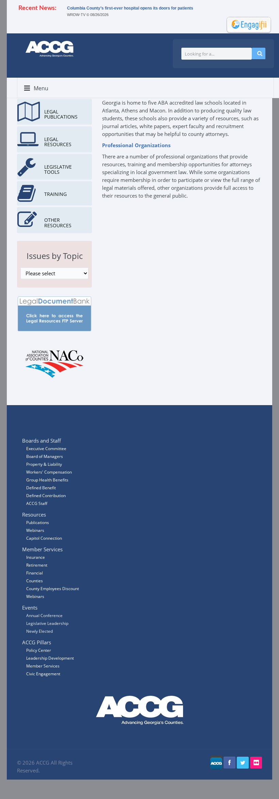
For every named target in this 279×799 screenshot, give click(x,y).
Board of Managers (44, 456)
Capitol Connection (44, 538)
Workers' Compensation (49, 472)
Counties (34, 581)
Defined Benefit (41, 488)
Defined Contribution (46, 495)
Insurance (35, 557)
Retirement (36, 565)
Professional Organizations (136, 145)
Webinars (35, 596)
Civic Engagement (43, 674)
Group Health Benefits (47, 480)
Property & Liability (44, 464)
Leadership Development (50, 658)
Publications (37, 522)
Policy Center (38, 650)
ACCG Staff (36, 503)
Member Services (43, 666)
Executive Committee (46, 448)
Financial (34, 573)
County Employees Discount (52, 588)
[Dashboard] (246, 24)
